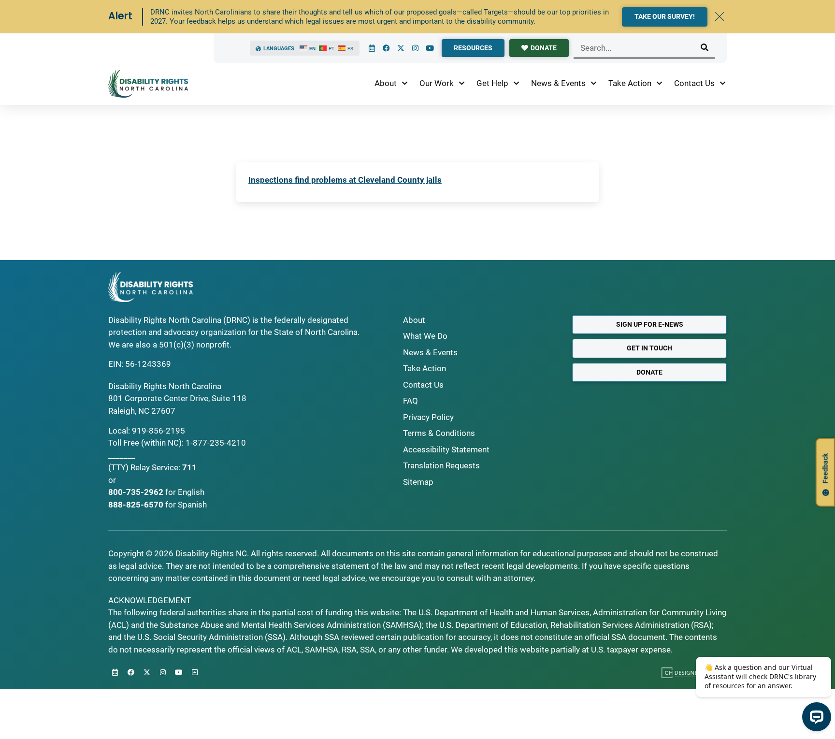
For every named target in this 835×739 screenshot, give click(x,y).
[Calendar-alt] (371, 48)
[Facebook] (386, 48)
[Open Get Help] (516, 83)
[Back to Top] (195, 672)
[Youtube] (429, 48)
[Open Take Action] (659, 83)
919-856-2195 (158, 430)
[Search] (704, 48)
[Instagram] (415, 48)
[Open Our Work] (462, 83)
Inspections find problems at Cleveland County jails (345, 180)
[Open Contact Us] (723, 83)
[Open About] (405, 83)
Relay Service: (155, 467)
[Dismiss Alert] (719, 16)
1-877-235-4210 (216, 443)
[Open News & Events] (593, 83)
